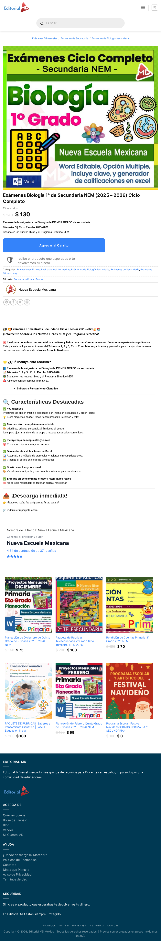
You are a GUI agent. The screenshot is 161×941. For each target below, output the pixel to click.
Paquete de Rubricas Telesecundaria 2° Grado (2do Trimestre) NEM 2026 (75, 641)
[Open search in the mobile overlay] (80, 23)
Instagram (96, 925)
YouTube (112, 925)
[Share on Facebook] (13, 302)
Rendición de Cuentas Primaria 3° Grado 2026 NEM (127, 639)
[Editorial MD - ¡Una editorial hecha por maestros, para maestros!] (16, 7)
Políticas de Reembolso (20, 860)
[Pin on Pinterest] (27, 302)
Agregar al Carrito (54, 245)
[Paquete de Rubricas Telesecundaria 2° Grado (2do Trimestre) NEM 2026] (79, 605)
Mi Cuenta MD (13, 835)
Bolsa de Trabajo (15, 820)
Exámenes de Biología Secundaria (110, 38)
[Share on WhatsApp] (6, 302)
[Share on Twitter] (20, 302)
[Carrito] (155, 8)
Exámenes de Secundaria (74, 38)
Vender (8, 830)
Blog (6, 825)
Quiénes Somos (14, 815)
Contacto (9, 865)
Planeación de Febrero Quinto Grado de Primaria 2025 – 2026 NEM (79, 725)
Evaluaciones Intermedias (55, 269)
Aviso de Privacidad (17, 874)
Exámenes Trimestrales (44, 38)
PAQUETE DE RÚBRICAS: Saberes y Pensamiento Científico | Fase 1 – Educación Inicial (27, 727)
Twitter (64, 925)
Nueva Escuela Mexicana (38, 543)
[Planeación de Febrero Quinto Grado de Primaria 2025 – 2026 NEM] (79, 691)
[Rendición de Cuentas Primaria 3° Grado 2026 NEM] (129, 605)
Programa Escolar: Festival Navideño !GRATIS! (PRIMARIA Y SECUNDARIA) (127, 727)
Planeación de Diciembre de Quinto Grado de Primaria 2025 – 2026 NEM (27, 641)
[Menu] (143, 7)
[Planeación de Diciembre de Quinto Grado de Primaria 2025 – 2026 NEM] (28, 605)
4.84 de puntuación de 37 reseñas (31, 551)
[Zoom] (8, 186)
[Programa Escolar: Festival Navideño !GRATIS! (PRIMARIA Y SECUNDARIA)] (129, 691)
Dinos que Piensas (16, 870)
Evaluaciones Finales (28, 269)
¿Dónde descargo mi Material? (25, 855)
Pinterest (79, 925)
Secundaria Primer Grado (28, 279)
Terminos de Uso (15, 879)
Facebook (49, 925)
